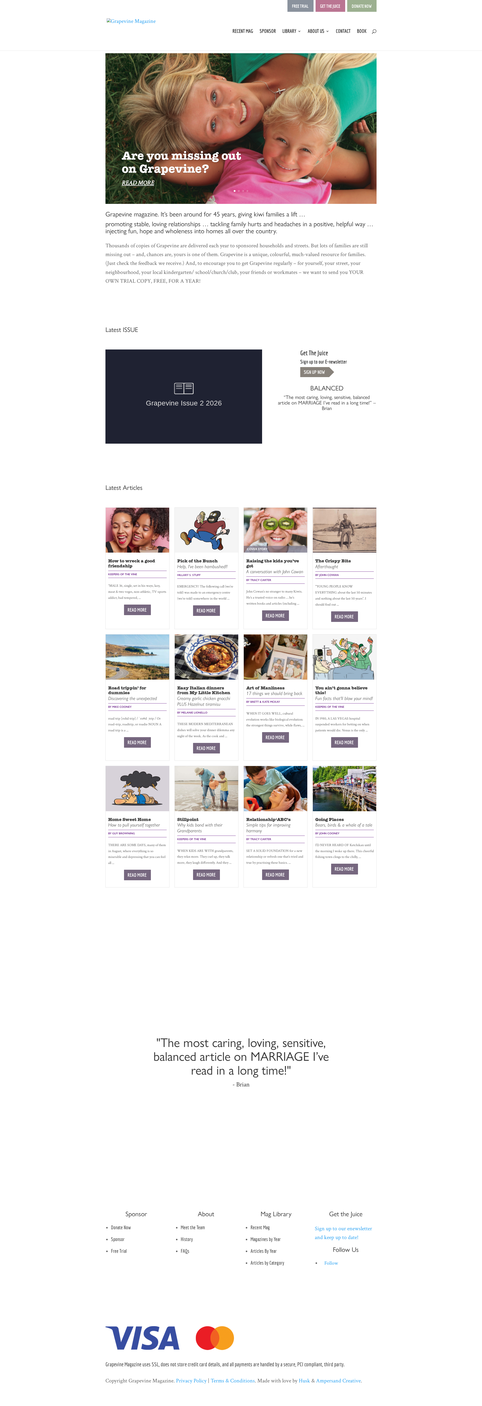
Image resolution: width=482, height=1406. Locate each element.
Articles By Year (264, 1251)
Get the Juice (330, 6)
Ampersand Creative (338, 1380)
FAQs (185, 1251)
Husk (304, 1380)
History (187, 1239)
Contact (343, 31)
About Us (316, 31)
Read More (137, 610)
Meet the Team (193, 1227)
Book (362, 31)
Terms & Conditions (233, 1380)
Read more (138, 183)
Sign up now (314, 372)
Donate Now (362, 6)
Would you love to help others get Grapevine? (189, 162)
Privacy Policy (191, 1380)
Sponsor (268, 31)
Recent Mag (242, 31)
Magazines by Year (266, 1239)
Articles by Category (267, 1263)
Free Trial (300, 6)
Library (289, 31)
